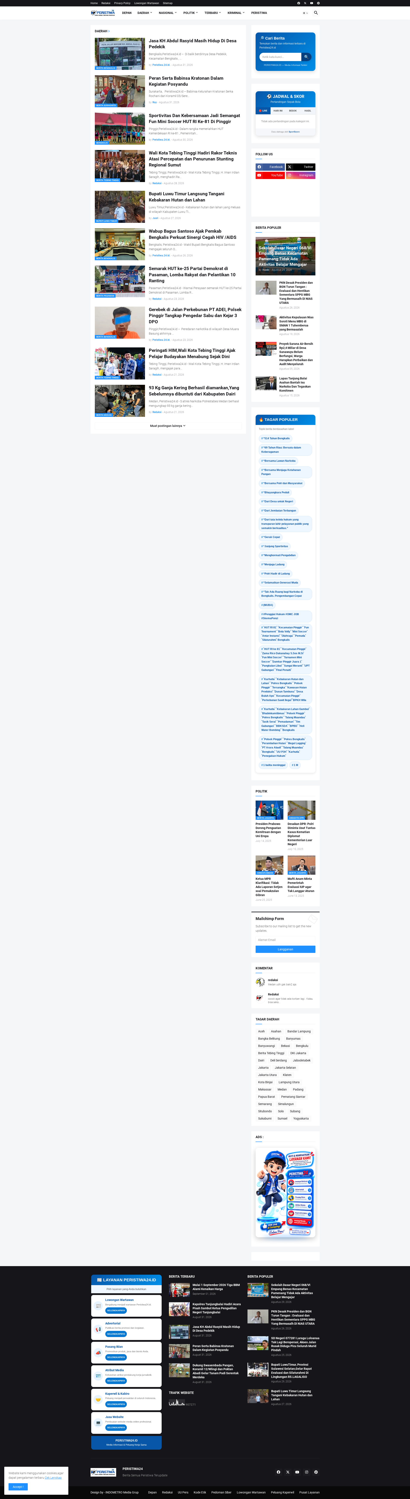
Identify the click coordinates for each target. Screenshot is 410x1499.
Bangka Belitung (269, 1038)
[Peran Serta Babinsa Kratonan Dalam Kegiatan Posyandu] (179, 1351)
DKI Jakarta (298, 1053)
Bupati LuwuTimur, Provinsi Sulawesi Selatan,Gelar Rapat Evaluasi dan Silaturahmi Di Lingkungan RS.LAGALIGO (291, 1370)
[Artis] (270, 200)
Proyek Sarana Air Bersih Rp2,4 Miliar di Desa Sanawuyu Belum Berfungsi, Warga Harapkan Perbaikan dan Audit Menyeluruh (296, 354)
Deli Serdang (278, 1060)
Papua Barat (266, 1096)
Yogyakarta (301, 1118)
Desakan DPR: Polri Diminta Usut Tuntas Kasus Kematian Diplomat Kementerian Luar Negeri (301, 834)
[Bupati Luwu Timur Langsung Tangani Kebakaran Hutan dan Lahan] (257, 1396)
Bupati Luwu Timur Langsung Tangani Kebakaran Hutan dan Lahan (186, 196)
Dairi (261, 1060)
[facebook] (298, 3)
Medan (282, 1089)
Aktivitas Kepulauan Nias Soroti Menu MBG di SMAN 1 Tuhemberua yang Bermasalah (296, 323)
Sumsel (282, 1118)
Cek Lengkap (53, 1477)
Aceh (261, 1031)
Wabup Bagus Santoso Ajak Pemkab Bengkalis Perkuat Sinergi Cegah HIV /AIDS (192, 234)
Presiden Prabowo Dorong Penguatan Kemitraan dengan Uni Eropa (268, 830)
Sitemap (168, 3)
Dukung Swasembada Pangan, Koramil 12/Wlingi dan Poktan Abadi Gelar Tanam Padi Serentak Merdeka (216, 1371)
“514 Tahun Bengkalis (276, 438)
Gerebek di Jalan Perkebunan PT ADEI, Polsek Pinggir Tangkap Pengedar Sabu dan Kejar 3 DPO (195, 315)
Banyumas (293, 1038)
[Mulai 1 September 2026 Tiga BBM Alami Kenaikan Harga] (179, 1290)
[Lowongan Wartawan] (300, 1183)
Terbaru (211, 13)
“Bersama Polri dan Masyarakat (282, 483)
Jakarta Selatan (285, 1067)
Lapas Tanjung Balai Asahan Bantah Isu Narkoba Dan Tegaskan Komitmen (295, 384)
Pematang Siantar (293, 1096)
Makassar (264, 1089)
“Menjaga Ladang (273, 564)
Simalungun (286, 1104)
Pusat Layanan (309, 1492)
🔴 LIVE (263, 110)
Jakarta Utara (267, 1075)
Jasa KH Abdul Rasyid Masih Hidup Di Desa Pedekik (192, 43)
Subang (295, 1111)
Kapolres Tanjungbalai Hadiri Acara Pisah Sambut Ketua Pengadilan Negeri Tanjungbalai (217, 1308)
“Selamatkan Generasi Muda (280, 582)
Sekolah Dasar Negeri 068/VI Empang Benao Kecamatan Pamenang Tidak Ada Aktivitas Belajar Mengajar (292, 1291)
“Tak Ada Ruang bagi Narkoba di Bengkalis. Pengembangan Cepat (282, 594)
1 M (296, 765)
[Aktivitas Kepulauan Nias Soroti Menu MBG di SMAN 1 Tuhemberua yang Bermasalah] (266, 322)
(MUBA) (268, 605)
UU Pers (183, 1492)
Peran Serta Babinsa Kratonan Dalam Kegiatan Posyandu (186, 81)
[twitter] (305, 3)
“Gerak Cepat (271, 537)
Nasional (166, 13)
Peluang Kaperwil (282, 1492)
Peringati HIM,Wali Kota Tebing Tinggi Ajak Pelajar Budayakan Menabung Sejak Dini (192, 353)
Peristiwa (259, 13)
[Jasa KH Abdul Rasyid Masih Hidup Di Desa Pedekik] (179, 1332)
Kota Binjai (265, 1082)
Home (94, 3)
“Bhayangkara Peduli (276, 492)
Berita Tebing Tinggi (271, 1053)
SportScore (294, 132)
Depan (127, 13)
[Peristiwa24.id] (300, 1219)
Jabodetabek (301, 1060)
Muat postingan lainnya (166, 426)
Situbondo (265, 1111)
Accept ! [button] (18, 1487)
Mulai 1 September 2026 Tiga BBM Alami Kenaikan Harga (216, 1287)
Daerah (143, 13)
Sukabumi (264, 1118)
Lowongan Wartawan (146, 3)
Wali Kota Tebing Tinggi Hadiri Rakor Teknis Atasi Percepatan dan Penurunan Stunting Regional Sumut (193, 159)
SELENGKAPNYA (116, 1310)
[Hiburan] (300, 192)
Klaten (287, 1075)
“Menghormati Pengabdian (279, 555)
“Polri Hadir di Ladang (276, 573)
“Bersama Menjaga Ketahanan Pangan (281, 472)
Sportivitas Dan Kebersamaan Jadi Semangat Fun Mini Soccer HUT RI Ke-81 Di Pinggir (194, 118)
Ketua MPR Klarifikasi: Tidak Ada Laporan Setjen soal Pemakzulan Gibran (269, 887)
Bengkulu (302, 1046)
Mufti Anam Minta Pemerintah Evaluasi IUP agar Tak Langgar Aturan (301, 885)
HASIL (308, 110)
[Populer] (300, 200)
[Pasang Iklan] (300, 1197)
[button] (305, 13)
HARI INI (278, 110)
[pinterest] (318, 3)
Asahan (276, 1031)
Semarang (265, 1104)
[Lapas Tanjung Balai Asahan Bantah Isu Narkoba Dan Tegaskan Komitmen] (266, 383)
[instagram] (306, 1472)
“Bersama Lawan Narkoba (279, 460)
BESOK (293, 110)
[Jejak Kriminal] (270, 208)
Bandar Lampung (299, 1031)
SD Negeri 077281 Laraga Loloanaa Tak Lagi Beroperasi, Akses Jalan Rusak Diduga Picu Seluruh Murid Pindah (295, 1344)
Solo (281, 1111)
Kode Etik (200, 1492)
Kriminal (235, 13)
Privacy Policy (122, 3)
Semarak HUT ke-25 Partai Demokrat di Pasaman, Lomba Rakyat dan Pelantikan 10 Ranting (192, 274)
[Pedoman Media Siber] (300, 183)
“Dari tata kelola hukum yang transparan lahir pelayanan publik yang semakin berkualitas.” (285, 523)
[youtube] (311, 3)
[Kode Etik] (270, 192)
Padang (298, 1089)
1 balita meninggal (274, 765)
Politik (189, 13)
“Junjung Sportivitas (275, 546)
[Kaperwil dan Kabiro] (300, 1211)
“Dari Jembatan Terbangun (279, 510)
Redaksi (105, 3)
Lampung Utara (289, 1082)
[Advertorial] (300, 1190)
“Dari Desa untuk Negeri (278, 501)
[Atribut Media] (300, 1204)
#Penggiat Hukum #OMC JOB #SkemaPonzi (280, 616)
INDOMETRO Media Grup (122, 1492)
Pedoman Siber (221, 1492)
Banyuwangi (266, 1046)
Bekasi (285, 1046)
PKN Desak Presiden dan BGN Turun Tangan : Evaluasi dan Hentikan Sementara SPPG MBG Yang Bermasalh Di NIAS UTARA (296, 293)
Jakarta (263, 1067)
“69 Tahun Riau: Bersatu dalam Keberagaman (281, 449)
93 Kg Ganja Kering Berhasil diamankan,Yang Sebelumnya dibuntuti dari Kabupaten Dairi (194, 390)
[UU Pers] (270, 183)
